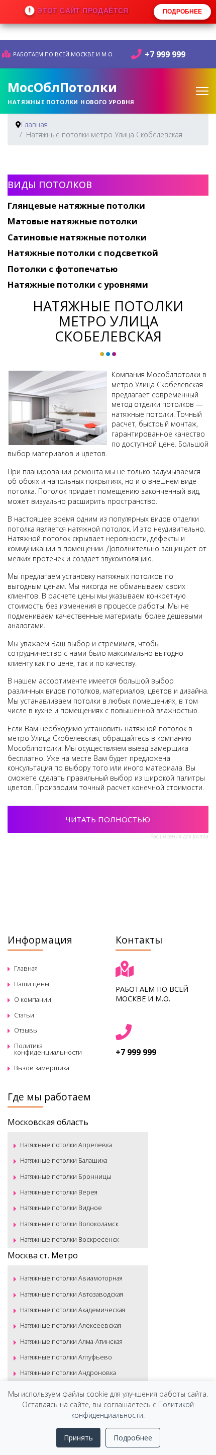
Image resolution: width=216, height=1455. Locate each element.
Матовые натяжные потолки (73, 221)
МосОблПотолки (62, 87)
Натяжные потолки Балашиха (63, 1160)
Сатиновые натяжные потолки (77, 237)
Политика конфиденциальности (48, 1049)
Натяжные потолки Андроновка (68, 1372)
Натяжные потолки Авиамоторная (71, 1277)
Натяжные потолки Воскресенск (69, 1239)
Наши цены (31, 983)
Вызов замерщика (41, 1067)
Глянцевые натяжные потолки (76, 205)
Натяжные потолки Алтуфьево (66, 1356)
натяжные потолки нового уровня (71, 102)
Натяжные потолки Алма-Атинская (71, 1341)
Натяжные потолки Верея (58, 1191)
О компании (32, 999)
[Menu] (202, 91)
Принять (78, 1437)
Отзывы (26, 1030)
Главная (26, 968)
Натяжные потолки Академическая (72, 1309)
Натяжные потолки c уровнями (78, 284)
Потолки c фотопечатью (63, 269)
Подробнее (133, 1437)
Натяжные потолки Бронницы (65, 1176)
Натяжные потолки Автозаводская (71, 1294)
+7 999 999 (165, 54)
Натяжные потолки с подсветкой (83, 253)
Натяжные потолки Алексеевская (70, 1325)
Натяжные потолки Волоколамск (69, 1223)
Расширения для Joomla (179, 836)
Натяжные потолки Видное (61, 1207)
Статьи (24, 1014)
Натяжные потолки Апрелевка (66, 1144)
